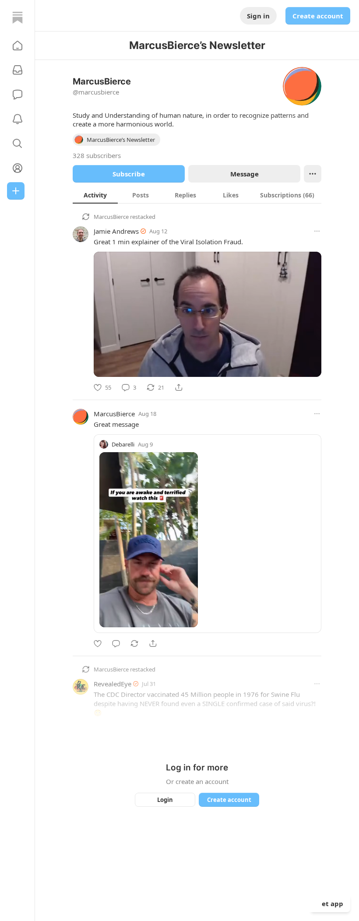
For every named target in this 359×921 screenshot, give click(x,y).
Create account (317, 15)
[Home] (17, 17)
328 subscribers (97, 155)
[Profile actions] (312, 174)
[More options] (317, 231)
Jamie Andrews (116, 231)
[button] (17, 45)
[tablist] (197, 195)
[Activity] (17, 119)
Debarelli (123, 444)
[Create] (16, 191)
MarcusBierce (111, 217)
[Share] (178, 387)
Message (244, 173)
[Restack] (134, 643)
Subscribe (129, 173)
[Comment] (116, 643)
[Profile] (17, 168)
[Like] (97, 643)
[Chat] (17, 94)
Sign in (258, 15)
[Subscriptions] (17, 70)
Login (165, 800)
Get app (330, 903)
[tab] (95, 195)
